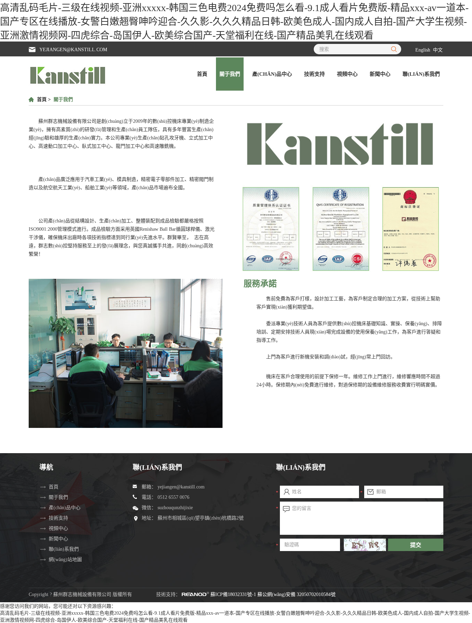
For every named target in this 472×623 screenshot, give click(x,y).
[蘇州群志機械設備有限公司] (68, 85)
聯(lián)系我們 (421, 74)
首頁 (202, 74)
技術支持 (314, 74)
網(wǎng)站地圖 (65, 559)
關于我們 (229, 74)
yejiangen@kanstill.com (73, 49)
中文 (438, 50)
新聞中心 (380, 74)
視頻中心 (347, 74)
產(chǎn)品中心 (272, 74)
